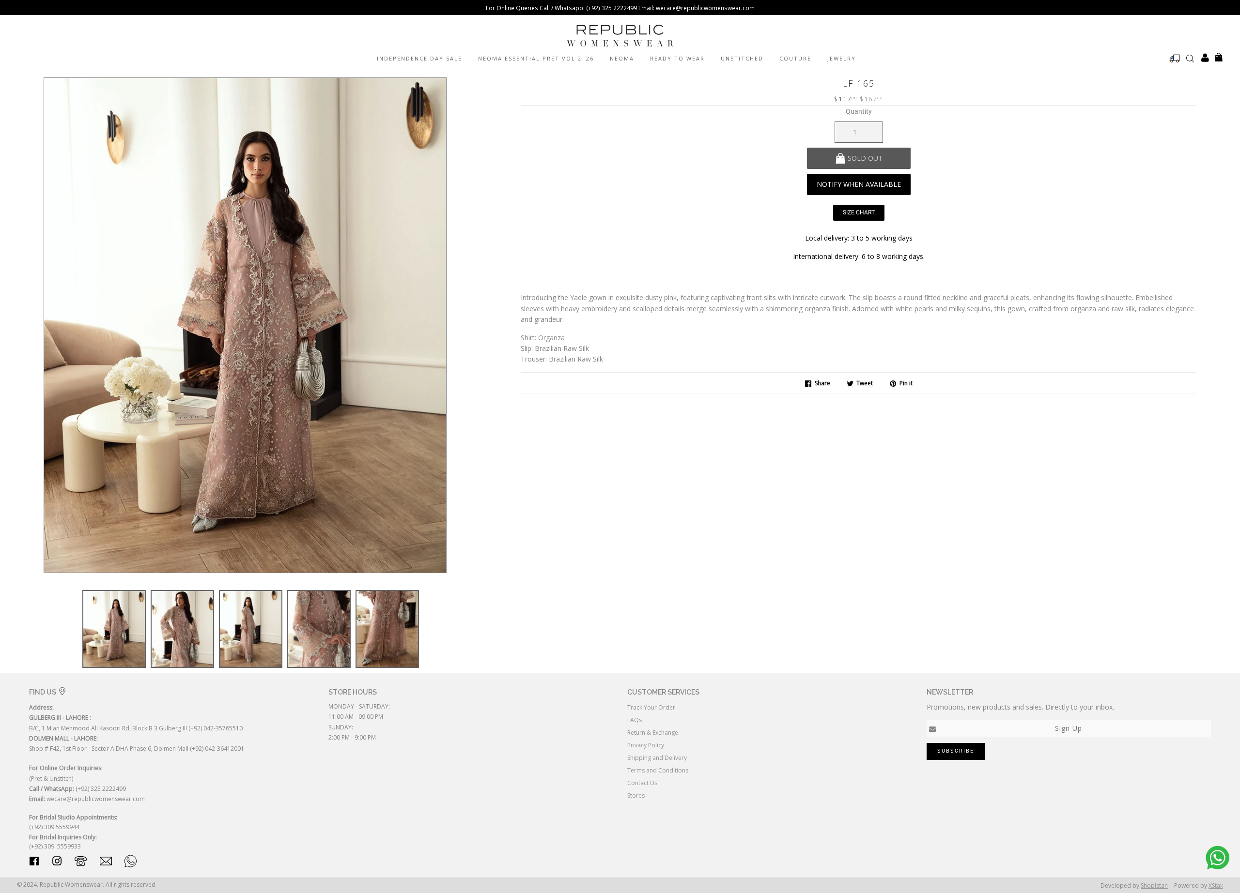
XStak (1216, 885)
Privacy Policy (645, 745)
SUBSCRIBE (955, 751)
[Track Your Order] (1175, 58)
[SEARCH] (1190, 58)
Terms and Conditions (657, 770)
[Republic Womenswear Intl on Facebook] (34, 863)
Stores (636, 795)
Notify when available (859, 184)
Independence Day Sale (419, 58)
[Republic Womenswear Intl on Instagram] (57, 863)
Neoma (622, 58)
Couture (795, 58)
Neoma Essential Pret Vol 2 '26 (536, 58)
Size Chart (859, 212)
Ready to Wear (677, 58)
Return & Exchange (652, 732)
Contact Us (642, 783)
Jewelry (841, 58)
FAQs (634, 720)
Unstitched (742, 58)
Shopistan (1154, 885)
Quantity (859, 111)
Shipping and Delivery (657, 758)
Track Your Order (651, 707)
